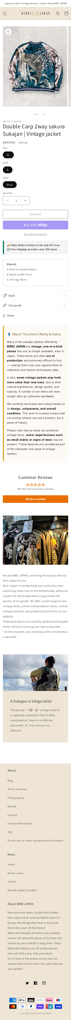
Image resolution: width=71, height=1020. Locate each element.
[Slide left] (27, 114)
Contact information (20, 823)
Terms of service (17, 789)
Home (11, 864)
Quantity (7, 193)
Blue (10, 184)
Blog (10, 780)
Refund (12, 806)
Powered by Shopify (44, 1013)
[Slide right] (44, 114)
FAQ (10, 832)
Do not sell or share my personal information (35, 840)
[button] (5, 13)
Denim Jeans (15, 873)
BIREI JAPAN (30, 1013)
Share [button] (10, 315)
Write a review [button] (35, 499)
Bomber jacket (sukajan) (22, 890)
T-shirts (12, 881)
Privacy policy (16, 798)
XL (8, 155)
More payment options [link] (35, 234)
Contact (12, 815)
